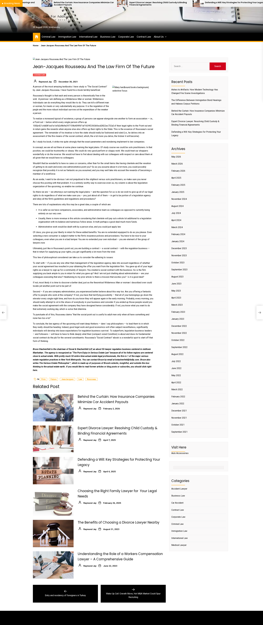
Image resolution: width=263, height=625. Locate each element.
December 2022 (179, 326)
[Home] (36, 36)
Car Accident (177, 503)
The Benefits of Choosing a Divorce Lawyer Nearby (118, 522)
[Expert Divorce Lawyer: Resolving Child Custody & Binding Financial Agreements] (81, 3)
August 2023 (177, 276)
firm (43, 379)
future (53, 379)
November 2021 (179, 417)
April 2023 (176, 297)
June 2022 (176, 368)
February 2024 (178, 234)
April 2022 (176, 382)
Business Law (107, 36)
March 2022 (177, 389)
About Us (159, 36)
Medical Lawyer (179, 545)
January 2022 (177, 403)
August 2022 (177, 354)
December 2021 (179, 410)
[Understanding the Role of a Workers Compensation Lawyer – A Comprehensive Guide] (53, 565)
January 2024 (177, 241)
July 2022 (176, 361)
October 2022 (178, 340)
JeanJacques (67, 379)
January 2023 (177, 319)
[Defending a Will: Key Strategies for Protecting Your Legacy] (157, 3)
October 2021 (178, 424)
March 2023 (177, 305)
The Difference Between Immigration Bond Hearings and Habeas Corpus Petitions (196, 102)
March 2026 (177, 163)
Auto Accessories (179, 453)
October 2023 (178, 262)
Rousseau (91, 379)
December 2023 (179, 248)
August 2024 (177, 206)
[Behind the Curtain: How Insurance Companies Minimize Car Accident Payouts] (53, 407)
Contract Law (144, 36)
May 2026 (176, 156)
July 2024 (176, 213)
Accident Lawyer (179, 488)
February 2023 (178, 312)
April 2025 (176, 178)
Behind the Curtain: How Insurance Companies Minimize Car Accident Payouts (43, 3)
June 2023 (176, 283)
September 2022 (179, 347)
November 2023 (179, 255)
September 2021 (179, 432)
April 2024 (176, 220)
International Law (88, 36)
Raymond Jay (45, 82)
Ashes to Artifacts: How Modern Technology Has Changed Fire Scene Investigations (194, 91)
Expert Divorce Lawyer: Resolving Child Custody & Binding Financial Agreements (117, 3)
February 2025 (178, 185)
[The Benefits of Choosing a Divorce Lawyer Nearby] (53, 533)
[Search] (212, 20)
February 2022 (178, 396)
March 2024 (177, 227)
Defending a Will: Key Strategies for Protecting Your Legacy (194, 2)
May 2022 (176, 375)
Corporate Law (126, 36)
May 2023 (176, 290)
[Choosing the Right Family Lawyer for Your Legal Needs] (233, 3)
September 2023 (179, 269)
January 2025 (177, 192)
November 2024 (179, 199)
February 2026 (178, 171)
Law (80, 379)
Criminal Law (48, 36)
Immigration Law (67, 36)
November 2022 (179, 333)
